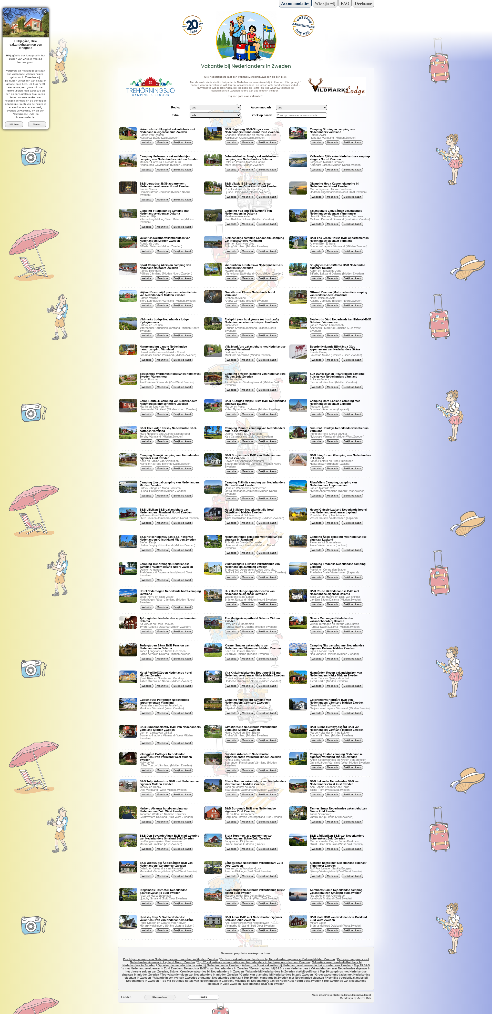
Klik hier (14, 124)
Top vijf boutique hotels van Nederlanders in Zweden (197, 980)
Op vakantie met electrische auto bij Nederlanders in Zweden (199, 965)
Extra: (176, 115)
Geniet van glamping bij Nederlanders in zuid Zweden (276, 974)
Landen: (126, 997)
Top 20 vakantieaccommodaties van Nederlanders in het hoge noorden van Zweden (253, 962)
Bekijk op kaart (182, 142)
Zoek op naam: (261, 115)
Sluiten (37, 124)
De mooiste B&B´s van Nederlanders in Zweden (216, 968)
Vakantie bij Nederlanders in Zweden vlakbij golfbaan (281, 971)
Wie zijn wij (325, 3)
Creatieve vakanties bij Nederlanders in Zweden (212, 971)
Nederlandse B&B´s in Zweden (263, 983)
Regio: (175, 107)
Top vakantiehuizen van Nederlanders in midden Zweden (199, 974)
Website (146, 142)
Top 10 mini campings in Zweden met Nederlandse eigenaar (284, 977)
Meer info (162, 142)
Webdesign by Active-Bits (355, 997)
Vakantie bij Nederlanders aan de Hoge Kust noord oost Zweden (278, 980)
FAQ (345, 3)
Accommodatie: (261, 107)
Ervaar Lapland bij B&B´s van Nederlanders (279, 968)
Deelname (363, 3)
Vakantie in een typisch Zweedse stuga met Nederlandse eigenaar (197, 977)
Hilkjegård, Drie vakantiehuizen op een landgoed (25, 44)
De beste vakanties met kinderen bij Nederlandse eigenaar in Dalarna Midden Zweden (277, 959)
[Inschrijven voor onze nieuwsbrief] (303, 25)
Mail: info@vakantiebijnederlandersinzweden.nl (341, 994)
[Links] (203, 997)
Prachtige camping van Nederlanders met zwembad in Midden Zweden (170, 959)
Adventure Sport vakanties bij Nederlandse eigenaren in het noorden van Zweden (297, 965)
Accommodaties (295, 3)
